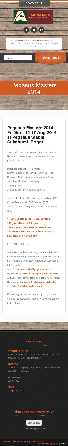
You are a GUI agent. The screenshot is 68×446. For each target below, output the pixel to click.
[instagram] (42, 30)
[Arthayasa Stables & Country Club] (34, 25)
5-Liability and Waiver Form (22, 235)
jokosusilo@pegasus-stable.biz (38, 269)
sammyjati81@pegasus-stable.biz (38, 281)
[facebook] (26, 30)
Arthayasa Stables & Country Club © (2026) (23, 441)
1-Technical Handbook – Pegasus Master (29, 218)
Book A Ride (50, 57)
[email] (34, 30)
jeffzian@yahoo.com (31, 286)
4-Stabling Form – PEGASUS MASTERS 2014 (31, 231)
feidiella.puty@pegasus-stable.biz (41, 273)
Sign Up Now (34, 422)
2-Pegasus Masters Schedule (23, 223)
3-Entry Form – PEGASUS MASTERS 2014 (29, 227)
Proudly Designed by (52, 443)
